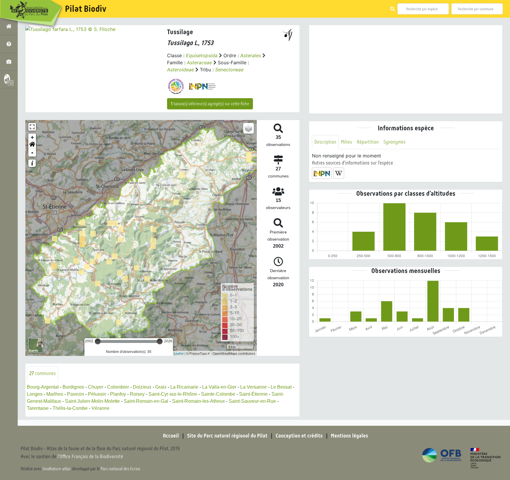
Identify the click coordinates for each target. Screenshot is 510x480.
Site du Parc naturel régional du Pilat (227, 436)
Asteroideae (180, 70)
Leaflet (179, 353)
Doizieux (142, 386)
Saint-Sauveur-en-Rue (252, 401)
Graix (160, 386)
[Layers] (248, 128)
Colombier (118, 386)
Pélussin (97, 394)
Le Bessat (281, 386)
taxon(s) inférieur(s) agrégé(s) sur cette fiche (210, 103)
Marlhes (54, 394)
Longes (34, 394)
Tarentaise (38, 408)
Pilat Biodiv (85, 9)
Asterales (250, 55)
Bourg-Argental (43, 386)
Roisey (137, 394)
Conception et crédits (299, 436)
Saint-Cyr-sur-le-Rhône (172, 394)
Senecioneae (229, 70)
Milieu (346, 142)
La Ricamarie (184, 386)
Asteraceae (199, 62)
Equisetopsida (202, 55)
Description (325, 142)
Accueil (171, 436)
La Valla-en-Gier (219, 386)
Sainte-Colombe (218, 394)
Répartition (368, 142)
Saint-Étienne (253, 394)
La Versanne (253, 386)
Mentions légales (349, 436)
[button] (32, 145)
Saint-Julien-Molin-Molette (92, 401)
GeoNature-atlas (56, 468)
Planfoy (118, 394)
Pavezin (75, 394)
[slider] (98, 341)
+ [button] (32, 137)
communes (42, 373)
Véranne (100, 408)
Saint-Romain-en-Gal (146, 401)
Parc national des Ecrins (120, 468)
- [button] (32, 152)
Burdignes (73, 386)
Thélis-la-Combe (70, 408)
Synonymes (394, 142)
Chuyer (95, 386)
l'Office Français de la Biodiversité (90, 456)
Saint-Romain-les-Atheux (198, 401)
